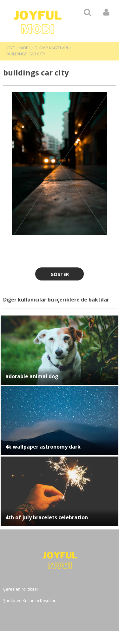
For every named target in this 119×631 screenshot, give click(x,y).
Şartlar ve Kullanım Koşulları (29, 600)
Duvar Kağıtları (51, 48)
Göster (59, 274)
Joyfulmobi (18, 48)
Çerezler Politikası (20, 589)
